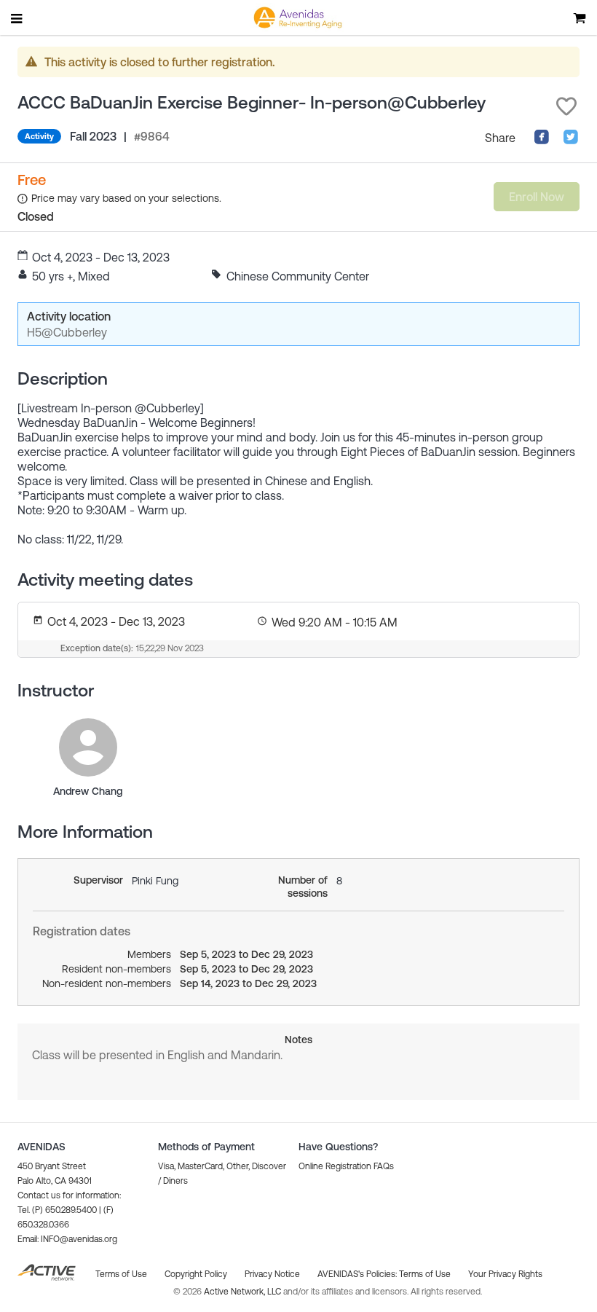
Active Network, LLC (243, 1292)
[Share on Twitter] (571, 140)
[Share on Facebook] (541, 140)
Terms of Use (425, 1274)
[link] (88, 747)
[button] (566, 106)
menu (17, 18)
